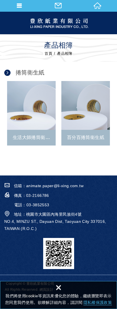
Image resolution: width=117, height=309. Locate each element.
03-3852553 (37, 205)
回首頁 (97, 5)
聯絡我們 (58, 5)
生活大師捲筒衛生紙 (31, 113)
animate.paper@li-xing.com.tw (54, 185)
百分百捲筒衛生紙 (85, 113)
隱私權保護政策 (97, 302)
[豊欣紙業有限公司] (59, 23)
